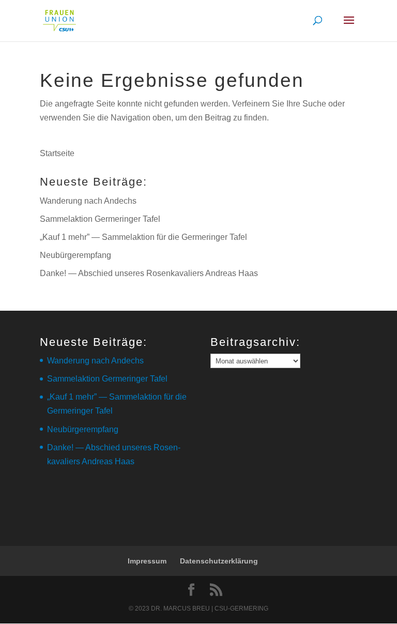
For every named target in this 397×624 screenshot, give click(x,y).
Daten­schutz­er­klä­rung (219, 561)
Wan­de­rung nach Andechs (88, 200)
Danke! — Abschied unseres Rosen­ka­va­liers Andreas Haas (149, 273)
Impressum (147, 561)
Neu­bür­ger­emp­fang (75, 255)
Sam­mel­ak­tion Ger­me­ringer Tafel (100, 219)
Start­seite (57, 153)
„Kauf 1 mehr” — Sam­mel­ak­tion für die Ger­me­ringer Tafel (143, 237)
